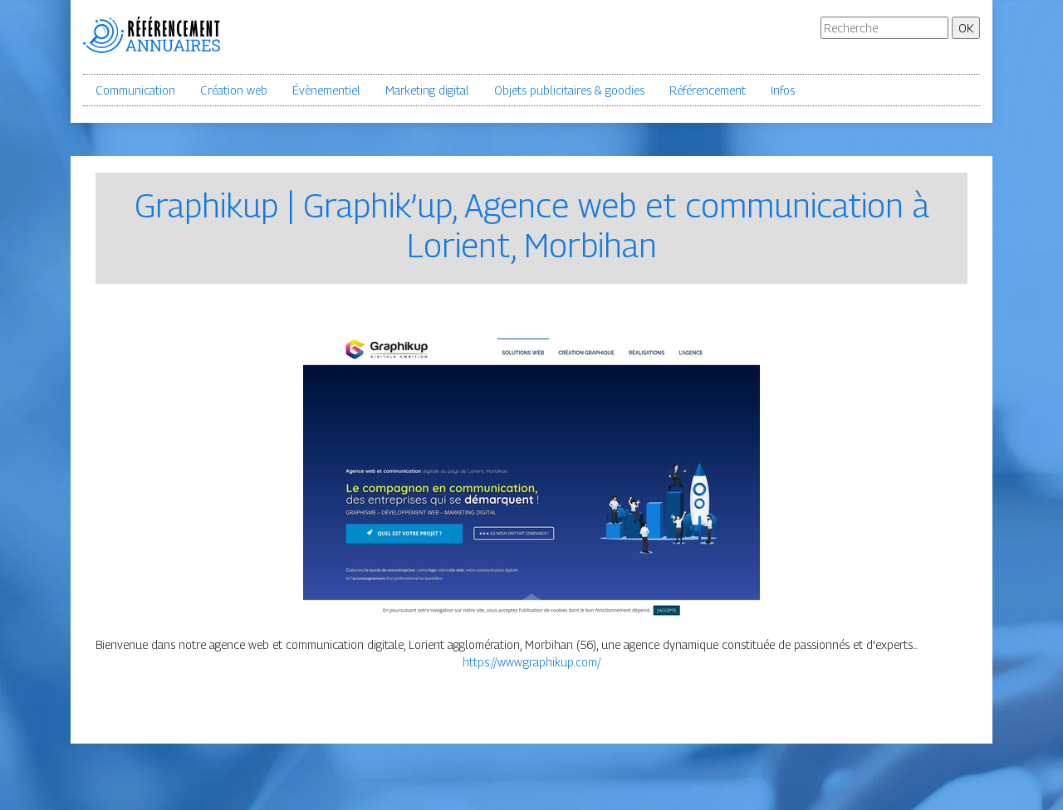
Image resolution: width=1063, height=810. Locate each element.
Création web (233, 90)
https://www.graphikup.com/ (532, 662)
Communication (135, 90)
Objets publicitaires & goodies (569, 90)
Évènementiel (326, 90)
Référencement (707, 90)
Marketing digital (427, 90)
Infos (783, 90)
